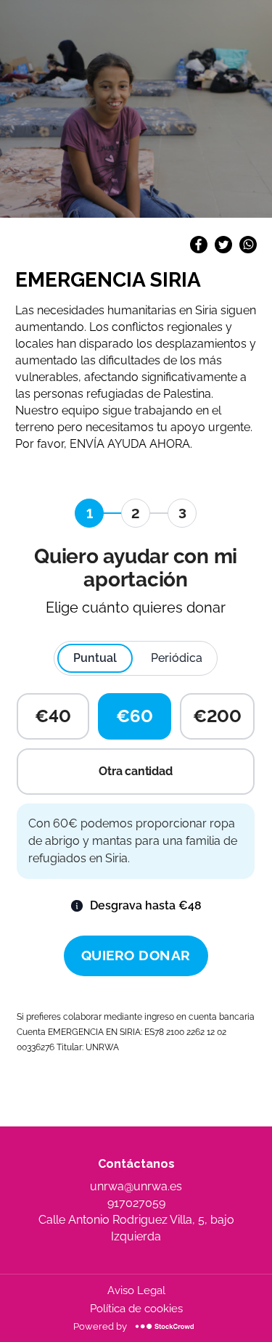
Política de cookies (136, 1308)
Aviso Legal (136, 1290)
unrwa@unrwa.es (136, 1186)
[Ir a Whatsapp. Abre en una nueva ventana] (248, 249)
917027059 (136, 1203)
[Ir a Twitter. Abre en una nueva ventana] (223, 249)
